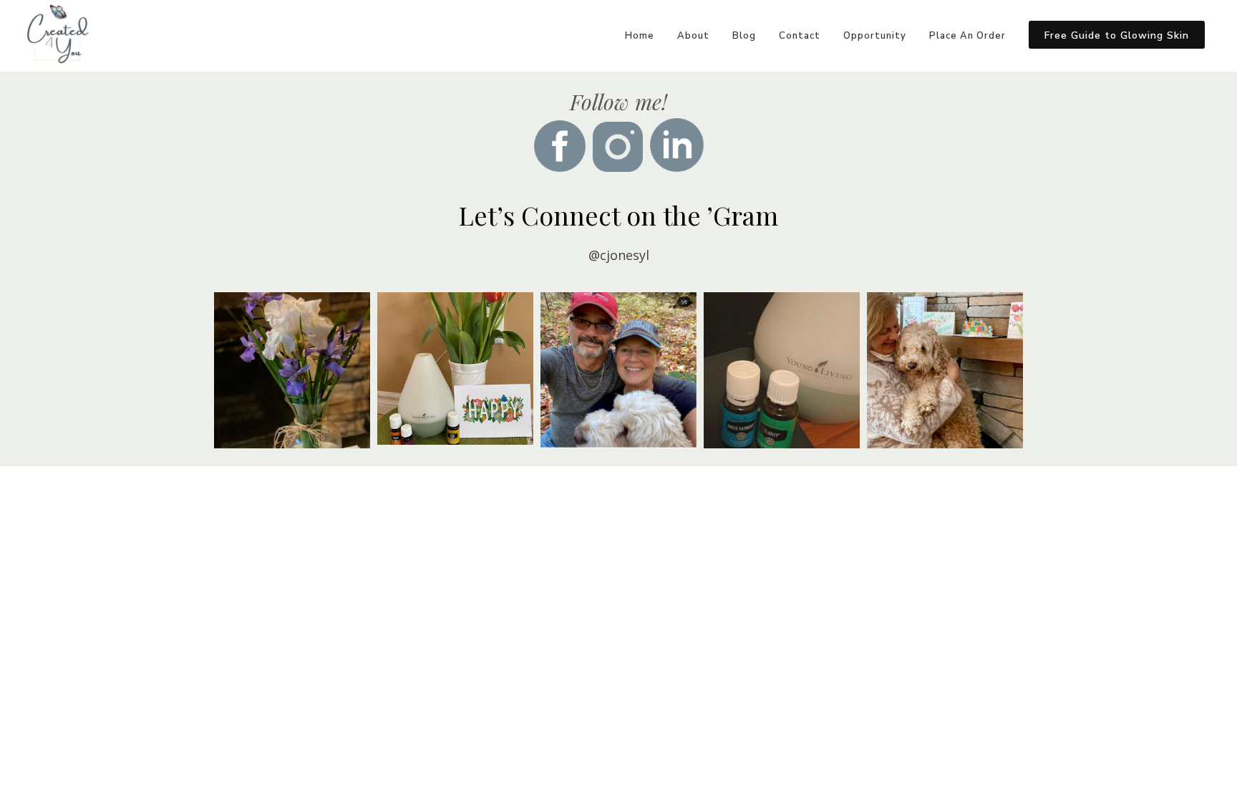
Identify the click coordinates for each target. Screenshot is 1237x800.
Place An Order (967, 35)
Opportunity (874, 35)
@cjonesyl (618, 255)
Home (639, 35)
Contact (799, 35)
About (693, 35)
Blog (744, 35)
